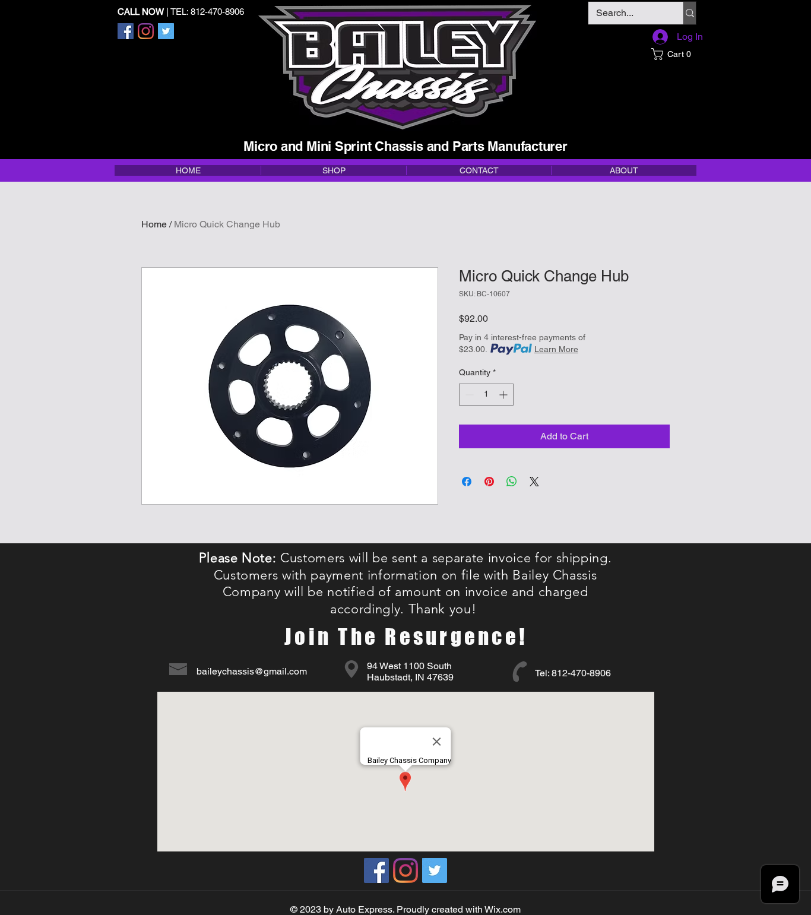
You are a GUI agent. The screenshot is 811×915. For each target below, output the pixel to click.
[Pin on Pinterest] (489, 481)
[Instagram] (146, 31)
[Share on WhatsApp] (512, 481)
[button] (673, 54)
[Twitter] (166, 31)
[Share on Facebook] (467, 481)
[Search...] (689, 13)
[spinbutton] (486, 394)
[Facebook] (126, 31)
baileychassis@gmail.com (252, 671)
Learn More (556, 349)
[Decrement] (468, 394)
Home (154, 224)
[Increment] (504, 394)
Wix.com (502, 909)
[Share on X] (534, 481)
